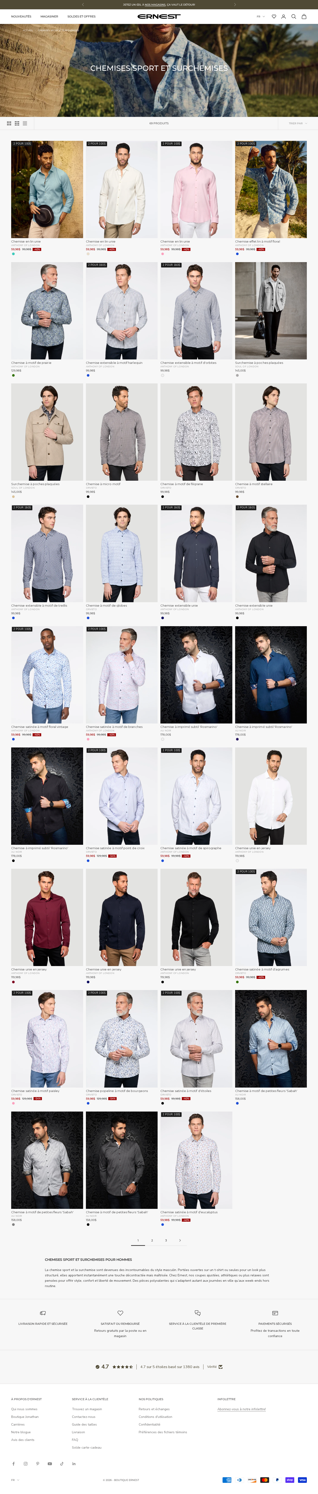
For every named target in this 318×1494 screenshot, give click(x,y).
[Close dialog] (242, 659)
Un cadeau (116, 820)
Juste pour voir (202, 820)
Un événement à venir (202, 802)
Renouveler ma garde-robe (115, 802)
